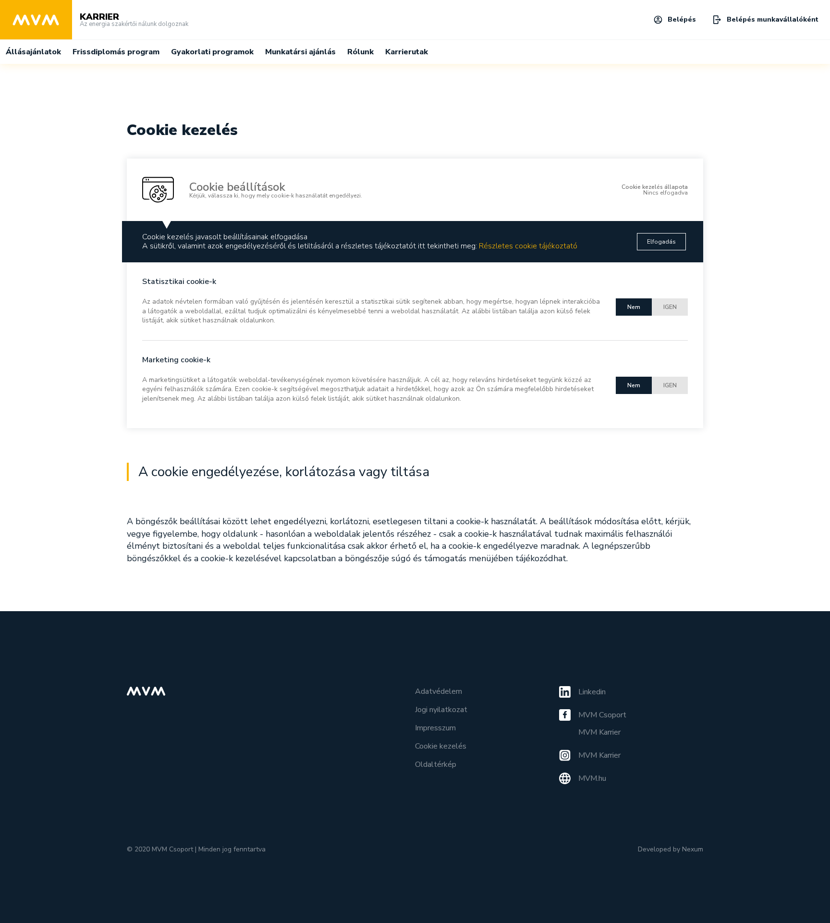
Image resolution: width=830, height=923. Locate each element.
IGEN (670, 307)
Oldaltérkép (435, 764)
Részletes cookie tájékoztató (528, 246)
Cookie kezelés (440, 746)
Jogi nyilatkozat (441, 709)
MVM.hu (592, 778)
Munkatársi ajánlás (300, 52)
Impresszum (435, 728)
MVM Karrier (599, 732)
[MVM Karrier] (36, 19)
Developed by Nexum (670, 849)
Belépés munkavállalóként (772, 19)
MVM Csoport (602, 715)
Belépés (682, 19)
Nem (633, 307)
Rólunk (360, 52)
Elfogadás (661, 242)
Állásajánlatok (33, 52)
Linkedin (592, 692)
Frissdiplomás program (116, 52)
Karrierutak (406, 52)
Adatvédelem (438, 691)
